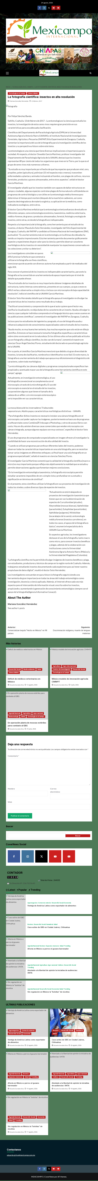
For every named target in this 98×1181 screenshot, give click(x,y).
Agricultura (56, 666)
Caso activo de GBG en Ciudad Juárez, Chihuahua (48, 927)
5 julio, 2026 (75, 685)
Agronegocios (32, 903)
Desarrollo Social (15, 669)
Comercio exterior (44, 903)
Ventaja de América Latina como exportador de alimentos (51, 906)
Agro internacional (69, 666)
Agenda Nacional (14, 713)
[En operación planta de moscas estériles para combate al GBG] (27, 706)
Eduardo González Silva (17, 685)
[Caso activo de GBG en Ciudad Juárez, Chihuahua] (16, 920)
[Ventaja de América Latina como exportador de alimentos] (16, 899)
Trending (67, 946)
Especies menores (52, 946)
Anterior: (27, 630)
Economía (67, 903)
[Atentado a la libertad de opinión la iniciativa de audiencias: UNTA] (16, 963)
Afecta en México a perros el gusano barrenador (48, 949)
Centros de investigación (61, 669)
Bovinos (30, 924)
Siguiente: (71, 630)
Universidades (33, 93)
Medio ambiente (29, 669)
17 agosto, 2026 (32, 1132)
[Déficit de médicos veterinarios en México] (27, 662)
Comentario (13, 756)
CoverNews (49, 1176)
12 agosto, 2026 (32, 685)
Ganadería (49, 924)
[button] (8, 73)
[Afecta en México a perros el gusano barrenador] (16, 942)
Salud (39, 669)
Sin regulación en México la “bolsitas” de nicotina (48, 992)
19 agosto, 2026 (32, 1089)
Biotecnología (13, 716)
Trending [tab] (35, 889)
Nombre (11, 788)
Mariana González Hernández (19, 101)
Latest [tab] (11, 889)
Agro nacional (38, 713)
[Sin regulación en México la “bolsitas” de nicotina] (16, 985)
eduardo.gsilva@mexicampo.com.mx (21, 1155)
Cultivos (60, 965)
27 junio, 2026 (31, 729)
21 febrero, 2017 (36, 101)
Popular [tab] (22, 889)
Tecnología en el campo (17, 93)
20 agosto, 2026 (76, 1045)
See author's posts (16, 608)
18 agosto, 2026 (76, 1089)
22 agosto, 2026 (32, 1045)
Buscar (9, 826)
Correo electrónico (55, 790)
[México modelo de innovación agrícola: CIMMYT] (71, 662)
